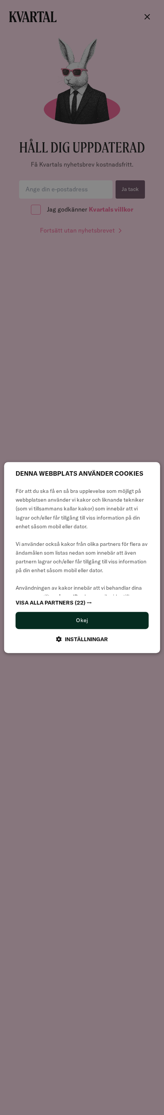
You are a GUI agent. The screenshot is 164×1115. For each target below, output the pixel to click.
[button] (82, 603)
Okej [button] (82, 620)
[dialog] (82, 557)
